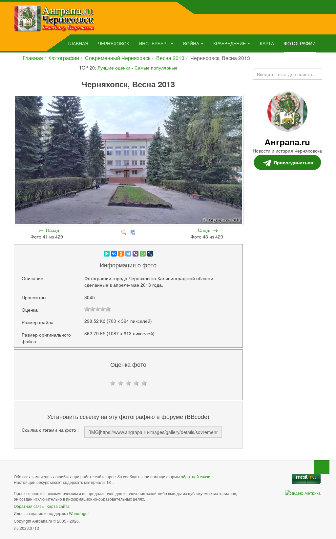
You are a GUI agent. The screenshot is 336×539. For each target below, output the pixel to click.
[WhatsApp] (143, 254)
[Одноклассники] (121, 254)
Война (191, 43)
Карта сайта (58, 506)
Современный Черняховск (117, 58)
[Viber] (135, 254)
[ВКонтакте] (114, 254)
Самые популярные (156, 67)
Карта (267, 43)
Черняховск (113, 43)
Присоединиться (293, 162)
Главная (78, 43)
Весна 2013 (170, 58)
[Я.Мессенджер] (107, 254)
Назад (52, 230)
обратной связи (195, 476)
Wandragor (79, 513)
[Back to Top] (321, 467)
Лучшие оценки (113, 67)
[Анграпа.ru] (54, 17)
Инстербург (154, 43)
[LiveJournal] (150, 254)
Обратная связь (29, 506)
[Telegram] (128, 254)
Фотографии (300, 43)
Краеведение (229, 43)
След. (204, 230)
